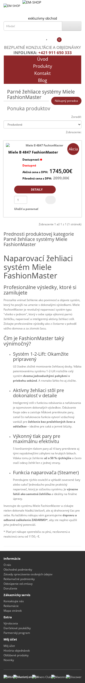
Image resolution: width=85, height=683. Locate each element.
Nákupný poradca (66, 101)
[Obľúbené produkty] (47, 38)
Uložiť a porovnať (26, 209)
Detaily (36, 190)
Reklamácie (11, 606)
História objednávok (17, 651)
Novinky (9, 660)
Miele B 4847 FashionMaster (33, 152)
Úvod (42, 59)
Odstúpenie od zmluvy (18, 584)
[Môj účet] (38, 38)
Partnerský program (17, 633)
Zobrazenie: (73, 132)
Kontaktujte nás (14, 601)
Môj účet (9, 646)
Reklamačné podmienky (19, 579)
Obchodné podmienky (18, 570)
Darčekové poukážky (17, 628)
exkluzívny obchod (42, 18)
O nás (7, 565)
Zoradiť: (76, 117)
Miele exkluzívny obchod (22, 677)
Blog (42, 80)
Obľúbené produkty (16, 655)
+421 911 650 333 (55, 52)
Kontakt (42, 73)
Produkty (42, 66)
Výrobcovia (11, 623)
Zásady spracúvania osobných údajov (28, 574)
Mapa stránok (13, 611)
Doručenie (10, 588)
